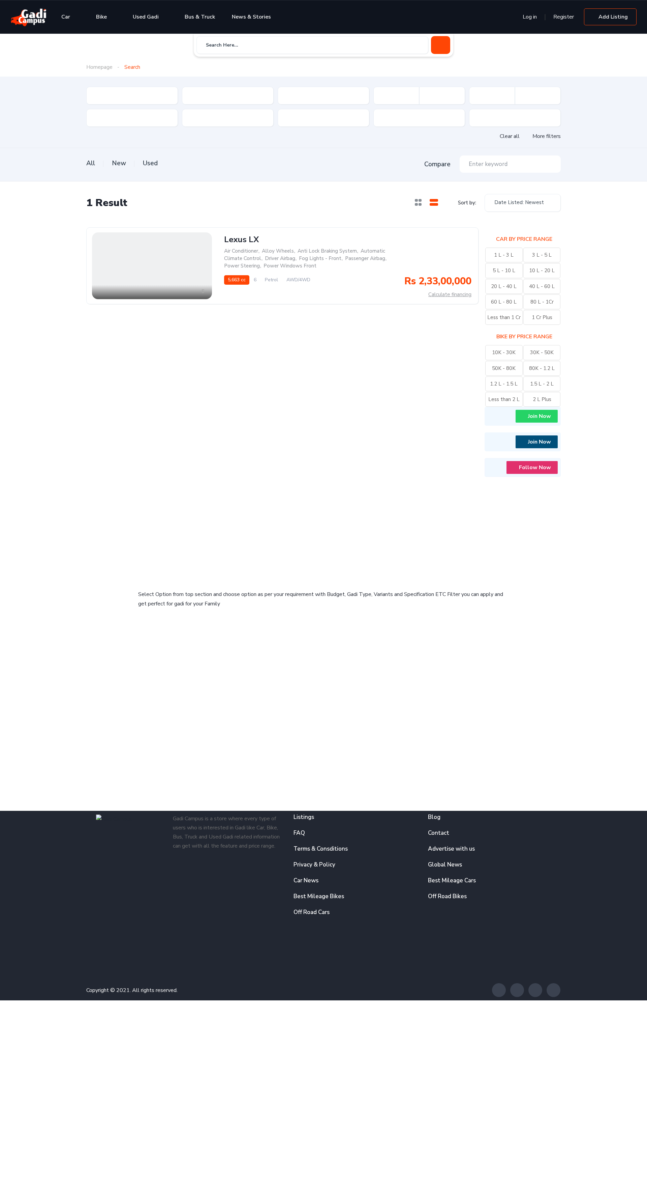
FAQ (299, 833)
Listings (304, 817)
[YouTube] (553, 990)
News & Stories (251, 17)
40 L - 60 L (542, 286)
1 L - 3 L (504, 255)
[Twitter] (517, 990)
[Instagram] (535, 990)
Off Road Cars (312, 912)
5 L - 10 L (504, 270)
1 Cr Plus (542, 317)
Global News (445, 865)
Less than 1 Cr (504, 317)
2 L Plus (542, 399)
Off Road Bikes (447, 896)
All (90, 163)
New (119, 163)
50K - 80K (504, 368)
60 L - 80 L (504, 301)
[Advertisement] (229, 529)
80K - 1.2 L (542, 368)
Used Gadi (146, 17)
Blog (434, 817)
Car (65, 17)
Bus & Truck (200, 17)
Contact (438, 833)
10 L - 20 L (542, 270)
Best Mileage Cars (452, 880)
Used (150, 163)
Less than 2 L (504, 399)
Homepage (99, 67)
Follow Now (535, 467)
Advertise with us (451, 849)
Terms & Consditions (321, 849)
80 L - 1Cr (542, 301)
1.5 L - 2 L (542, 383)
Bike (101, 17)
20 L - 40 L (504, 286)
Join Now (539, 416)
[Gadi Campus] (28, 17)
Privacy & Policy (314, 865)
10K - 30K (504, 352)
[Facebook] (499, 990)
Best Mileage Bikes (319, 896)
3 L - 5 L (542, 255)
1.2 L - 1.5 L (504, 383)
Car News (306, 880)
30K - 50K (542, 352)
